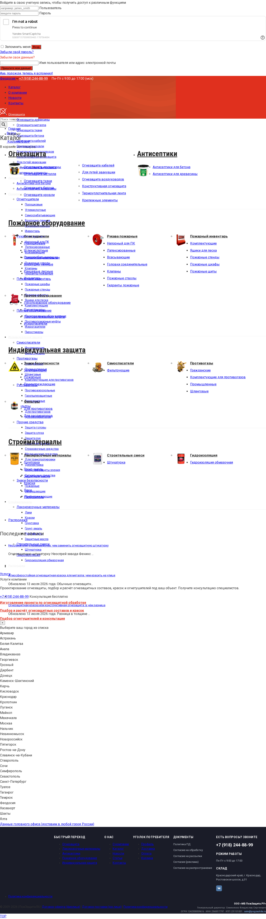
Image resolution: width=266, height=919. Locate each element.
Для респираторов (38, 416)
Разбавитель (34, 497)
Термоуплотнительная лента (104, 193)
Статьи (117, 858)
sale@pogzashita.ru (255, 911)
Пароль (45, 13)
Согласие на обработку (188, 850)
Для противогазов (38, 409)
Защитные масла (37, 476)
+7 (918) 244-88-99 (33, 78)
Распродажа (17, 520)
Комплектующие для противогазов (218, 377)
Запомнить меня (17, 47)
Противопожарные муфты (44, 317)
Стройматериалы (35, 441)
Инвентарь (32, 278)
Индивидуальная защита (47, 350)
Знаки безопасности (41, 363)
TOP (3, 916)
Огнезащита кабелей (98, 165)
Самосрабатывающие (41, 257)
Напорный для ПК (121, 243)
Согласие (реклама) (186, 861)
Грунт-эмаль (33, 469)
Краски (29, 483)
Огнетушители (36, 236)
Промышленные (203, 384)
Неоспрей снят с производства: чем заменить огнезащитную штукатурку (58, 545)
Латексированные (121, 250)
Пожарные (32, 377)
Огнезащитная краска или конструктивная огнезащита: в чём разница (56, 605)
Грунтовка (32, 462)
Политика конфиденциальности (30, 896)
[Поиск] (3, 125)
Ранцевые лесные (38, 271)
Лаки (28, 490)
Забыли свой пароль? (17, 52)
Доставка (148, 848)
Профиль (147, 844)
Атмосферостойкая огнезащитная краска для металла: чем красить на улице (61, 575)
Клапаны (114, 271)
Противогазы (201, 363)
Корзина (147, 858)
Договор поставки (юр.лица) (102, 906)
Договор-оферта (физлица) (61, 906)
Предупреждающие (39, 384)
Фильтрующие (118, 370)
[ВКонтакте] (219, 888)
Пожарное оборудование (46, 223)
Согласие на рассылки (187, 856)
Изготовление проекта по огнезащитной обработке (43, 603)
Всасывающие (118, 257)
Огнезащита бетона (39, 188)
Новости (118, 853)
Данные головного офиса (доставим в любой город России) (47, 824)
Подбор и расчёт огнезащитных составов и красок (42, 610)
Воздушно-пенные (38, 264)
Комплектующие (203, 243)
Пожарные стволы (122, 278)
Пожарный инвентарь (209, 236)
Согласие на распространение (192, 867)
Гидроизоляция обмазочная (211, 462)
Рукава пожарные (122, 236)
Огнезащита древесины (42, 167)
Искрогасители (35, 324)
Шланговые (199, 391)
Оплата (146, 853)
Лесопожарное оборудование (47, 303)
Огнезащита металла (40, 174)
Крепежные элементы (100, 200)
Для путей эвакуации (98, 172)
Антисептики (157, 153)
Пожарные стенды (204, 257)
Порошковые (34, 243)
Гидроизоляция (203, 455)
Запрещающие (35, 370)
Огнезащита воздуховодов (103, 179)
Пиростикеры (34, 310)
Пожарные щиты (203, 271)
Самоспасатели (120, 363)
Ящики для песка (203, 250)
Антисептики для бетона (171, 167)
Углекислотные (36, 250)
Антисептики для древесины (175, 174)
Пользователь (50, 8)
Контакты (119, 862)
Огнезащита (27, 153)
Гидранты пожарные (123, 285)
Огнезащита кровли (39, 195)
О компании (121, 844)
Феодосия (8, 78)
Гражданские (200, 370)
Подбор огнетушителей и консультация (32, 619)
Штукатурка (116, 462)
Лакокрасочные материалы (47, 455)
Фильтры (32, 401)
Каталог (118, 848)
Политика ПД (181, 844)
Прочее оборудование (43, 295)
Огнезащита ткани (38, 181)
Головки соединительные (127, 264)
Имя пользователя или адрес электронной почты (77, 63)
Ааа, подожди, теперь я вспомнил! (26, 73)
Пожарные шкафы (205, 264)
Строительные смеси (125, 455)
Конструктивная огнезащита (104, 186)
